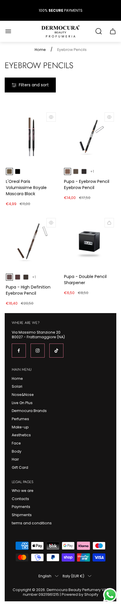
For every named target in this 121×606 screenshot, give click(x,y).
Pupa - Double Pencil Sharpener (85, 280)
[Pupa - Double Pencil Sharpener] (89, 242)
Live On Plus (22, 402)
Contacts (20, 498)
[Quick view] (51, 117)
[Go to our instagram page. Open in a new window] (38, 351)
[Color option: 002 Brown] (75, 171)
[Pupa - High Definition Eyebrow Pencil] (31, 242)
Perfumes (20, 418)
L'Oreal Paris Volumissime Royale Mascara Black (26, 187)
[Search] (98, 31)
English (44, 576)
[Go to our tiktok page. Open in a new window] (56, 351)
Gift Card (20, 467)
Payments (21, 506)
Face (16, 443)
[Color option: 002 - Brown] (17, 277)
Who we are (22, 490)
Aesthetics (21, 434)
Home (40, 49)
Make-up (20, 427)
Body (16, 451)
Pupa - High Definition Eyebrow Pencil (28, 290)
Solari (17, 386)
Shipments (22, 514)
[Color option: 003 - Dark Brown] (25, 277)
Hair (15, 459)
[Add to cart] (109, 222)
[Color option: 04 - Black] (17, 171)
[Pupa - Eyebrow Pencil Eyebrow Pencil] (89, 136)
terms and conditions (32, 523)
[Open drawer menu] (8, 31)
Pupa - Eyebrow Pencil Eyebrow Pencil (86, 184)
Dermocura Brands (29, 410)
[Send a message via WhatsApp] (110, 595)
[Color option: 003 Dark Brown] (84, 171)
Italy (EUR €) (73, 576)
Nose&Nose (23, 394)
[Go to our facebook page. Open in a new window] (19, 351)
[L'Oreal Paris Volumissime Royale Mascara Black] (31, 136)
